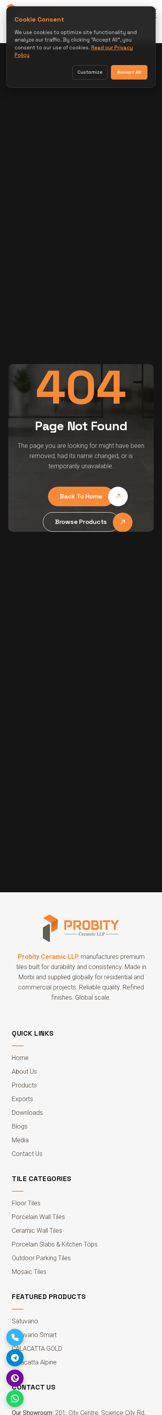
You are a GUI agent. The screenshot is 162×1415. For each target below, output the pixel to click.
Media (20, 1140)
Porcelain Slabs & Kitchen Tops (55, 1244)
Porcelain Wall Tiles (38, 1217)
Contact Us (27, 1154)
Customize (90, 72)
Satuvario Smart (34, 1335)
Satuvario (25, 1321)
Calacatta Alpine (34, 1362)
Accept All (129, 72)
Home (20, 1058)
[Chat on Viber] (15, 1378)
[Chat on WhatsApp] (15, 1398)
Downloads (27, 1112)
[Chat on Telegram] (15, 1357)
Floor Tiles (26, 1203)
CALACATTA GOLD (37, 1348)
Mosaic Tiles (29, 1271)
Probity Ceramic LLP (48, 956)
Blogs (20, 1126)
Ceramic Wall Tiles (37, 1230)
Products (24, 1085)
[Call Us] (15, 1337)
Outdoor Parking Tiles (41, 1258)
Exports (22, 1099)
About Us (24, 1071)
